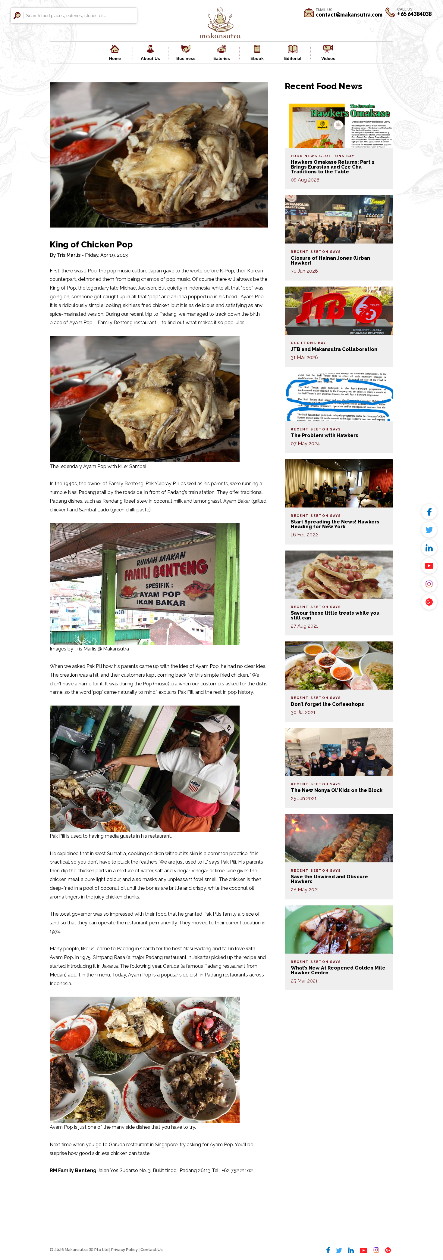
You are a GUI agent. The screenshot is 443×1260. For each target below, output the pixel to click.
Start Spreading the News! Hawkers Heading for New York (335, 524)
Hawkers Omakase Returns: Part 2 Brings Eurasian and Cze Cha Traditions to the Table (333, 167)
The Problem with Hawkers (324, 435)
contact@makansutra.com (349, 14)
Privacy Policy (124, 1249)
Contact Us (151, 1249)
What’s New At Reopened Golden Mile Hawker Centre (338, 970)
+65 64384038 (414, 14)
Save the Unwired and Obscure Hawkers (329, 879)
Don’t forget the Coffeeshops (327, 704)
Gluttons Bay (336, 156)
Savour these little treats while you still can (335, 615)
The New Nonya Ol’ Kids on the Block (336, 790)
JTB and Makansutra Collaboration (334, 349)
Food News (304, 156)
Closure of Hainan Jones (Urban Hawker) (330, 260)
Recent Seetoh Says (316, 252)
